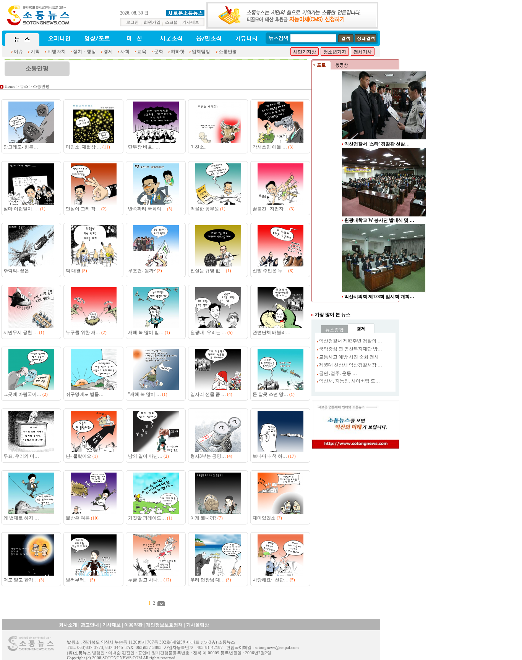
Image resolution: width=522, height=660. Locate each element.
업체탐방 (201, 51)
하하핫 (178, 51)
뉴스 (24, 86)
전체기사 (362, 52)
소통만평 (228, 51)
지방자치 (56, 51)
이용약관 (133, 625)
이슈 (18, 51)
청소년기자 (334, 52)
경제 (108, 51)
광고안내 (90, 625)
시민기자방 (304, 52)
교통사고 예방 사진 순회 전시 (349, 357)
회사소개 (68, 625)
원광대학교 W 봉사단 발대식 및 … (379, 220)
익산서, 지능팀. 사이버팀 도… (349, 381)
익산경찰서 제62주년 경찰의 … (350, 341)
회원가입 (152, 22)
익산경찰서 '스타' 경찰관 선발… (377, 144)
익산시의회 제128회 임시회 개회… (379, 296)
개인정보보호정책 (164, 625)
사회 (125, 51)
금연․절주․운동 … (338, 373)
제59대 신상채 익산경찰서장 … (350, 365)
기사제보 (190, 22)
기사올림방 (197, 625)
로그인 (132, 22)
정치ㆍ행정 (84, 51)
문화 (158, 51)
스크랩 (171, 22)
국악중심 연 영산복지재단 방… (350, 349)
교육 (141, 51)
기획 (35, 51)
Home (10, 86)
